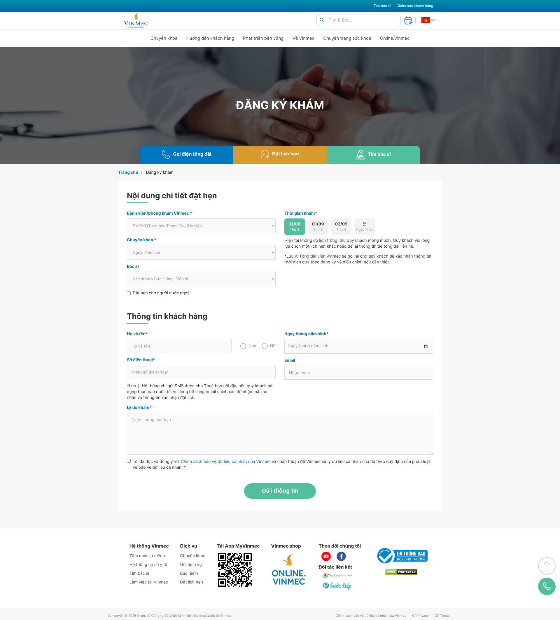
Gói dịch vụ (191, 564)
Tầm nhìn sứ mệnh (147, 555)
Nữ (273, 345)
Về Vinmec (304, 38)
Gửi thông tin (280, 491)
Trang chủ (128, 172)
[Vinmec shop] (289, 570)
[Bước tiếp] (337, 586)
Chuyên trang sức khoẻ (347, 38)
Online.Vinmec (395, 38)
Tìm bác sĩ (382, 6)
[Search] (321, 20)
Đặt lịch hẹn (191, 582)
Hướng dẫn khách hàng (210, 38)
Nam (253, 345)
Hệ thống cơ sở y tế (148, 564)
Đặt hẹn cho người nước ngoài (161, 293)
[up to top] (547, 566)
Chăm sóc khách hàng (414, 6)
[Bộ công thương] (401, 556)
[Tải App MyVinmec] (235, 570)
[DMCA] (401, 572)
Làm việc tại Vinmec (149, 582)
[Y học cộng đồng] (337, 576)
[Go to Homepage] (136, 20)
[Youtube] (326, 556)
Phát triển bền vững (263, 38)
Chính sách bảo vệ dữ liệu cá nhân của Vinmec (225, 461)
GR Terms (442, 615)
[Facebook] (341, 556)
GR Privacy (420, 615)
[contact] (547, 586)
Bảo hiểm (189, 573)
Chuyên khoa (164, 38)
